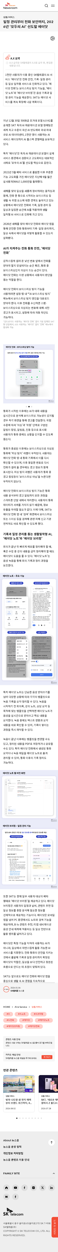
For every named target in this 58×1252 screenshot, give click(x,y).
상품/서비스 (9, 17)
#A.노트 (21, 1014)
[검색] (46, 6)
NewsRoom (10, 7)
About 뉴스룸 (11, 1140)
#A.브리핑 (38, 1014)
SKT (11, 5)
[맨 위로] (51, 1142)
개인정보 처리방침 (13, 1153)
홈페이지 (6, 1187)
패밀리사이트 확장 (29, 1173)
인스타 (33, 1187)
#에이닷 (26, 1020)
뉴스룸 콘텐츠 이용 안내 (16, 1160)
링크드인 (51, 1187)
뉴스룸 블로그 (6, 1197)
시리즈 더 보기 (55, 1227)
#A (8, 1014)
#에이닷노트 (43, 1020)
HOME (6, 1007)
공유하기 (52, 38)
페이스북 (24, 1187)
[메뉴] (53, 6)
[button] (26, 406)
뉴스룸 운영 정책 (12, 1147)
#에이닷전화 (33, 1026)
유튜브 (15, 1187)
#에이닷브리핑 (13, 1026)
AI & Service (21, 1007)
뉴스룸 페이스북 (15, 1197)
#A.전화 (10, 1020)
